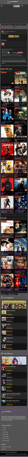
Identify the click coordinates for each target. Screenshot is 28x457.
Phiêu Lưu (17, 54)
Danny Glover (9, 55)
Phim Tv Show (5, 432)
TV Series (4, 427)
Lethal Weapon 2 (4, 294)
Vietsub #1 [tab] (5, 40)
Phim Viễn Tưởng (6, 438)
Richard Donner (9, 49)
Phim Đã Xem (16, 6)
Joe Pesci (15, 55)
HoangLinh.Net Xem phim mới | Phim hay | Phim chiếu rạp (14, 2)
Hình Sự (13, 54)
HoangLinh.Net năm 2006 (6, 446)
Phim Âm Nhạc (5, 434)
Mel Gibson (20, 55)
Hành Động (8, 54)
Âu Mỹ (7, 51)
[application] (14, 15)
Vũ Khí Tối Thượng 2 (13, 294)
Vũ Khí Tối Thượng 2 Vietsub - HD (8, 31)
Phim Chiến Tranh (6, 440)
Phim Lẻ (4, 430)
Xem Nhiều (4, 448)
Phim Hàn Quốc (5, 436)
